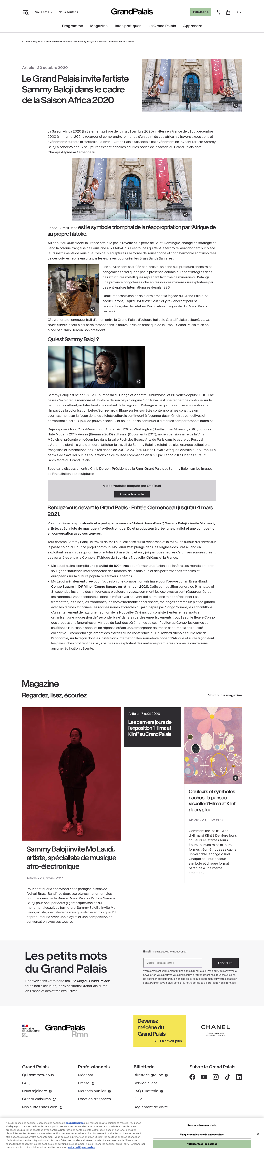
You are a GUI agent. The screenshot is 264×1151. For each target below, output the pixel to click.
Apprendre (192, 26)
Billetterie (201, 12)
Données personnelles (113, 1129)
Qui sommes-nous (38, 1075)
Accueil (26, 42)
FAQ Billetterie (146, 1091)
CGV (138, 1099)
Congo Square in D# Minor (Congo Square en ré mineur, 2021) (99, 586)
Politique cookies (138, 1129)
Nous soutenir (68, 12)
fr (236, 12)
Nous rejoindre (34, 1091)
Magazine (99, 26)
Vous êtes (42, 12)
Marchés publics (92, 1091)
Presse (83, 1083)
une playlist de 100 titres (109, 565)
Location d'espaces (94, 1099)
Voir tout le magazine (225, 695)
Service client (145, 1083)
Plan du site (152, 1135)
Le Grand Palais (162, 26)
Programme (72, 26)
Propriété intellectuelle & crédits (124, 1135)
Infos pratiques (128, 26)
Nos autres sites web (39, 1107)
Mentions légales (87, 1129)
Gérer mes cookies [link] (162, 1129)
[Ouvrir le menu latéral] (25, 12)
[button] (218, 12)
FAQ (26, 1083)
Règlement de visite (151, 1107)
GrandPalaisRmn (36, 1099)
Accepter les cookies (132, 494)
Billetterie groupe (148, 1075)
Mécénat (85, 1075)
